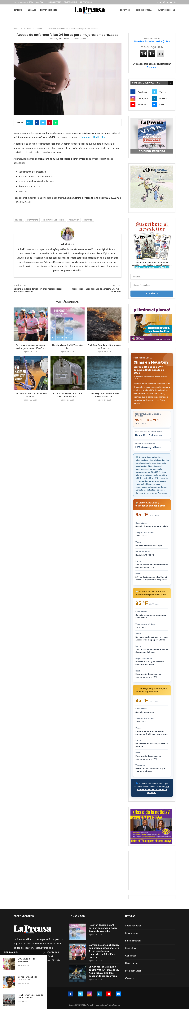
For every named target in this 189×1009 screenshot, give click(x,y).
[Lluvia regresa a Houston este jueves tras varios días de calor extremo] (104, 373)
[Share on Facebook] (37, 122)
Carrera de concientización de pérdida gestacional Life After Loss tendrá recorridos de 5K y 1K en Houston (104, 951)
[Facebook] (157, 2)
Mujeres (18, 220)
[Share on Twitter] (43, 122)
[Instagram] (164, 2)
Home (16, 28)
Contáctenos (86, 2)
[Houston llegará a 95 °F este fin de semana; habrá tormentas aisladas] (68, 324)
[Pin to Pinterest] (49, 122)
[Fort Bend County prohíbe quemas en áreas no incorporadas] (104, 324)
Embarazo (88, 220)
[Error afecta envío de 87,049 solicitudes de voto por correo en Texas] (68, 373)
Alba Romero (64, 38)
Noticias (18, 10)
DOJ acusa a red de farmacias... (27, 960)
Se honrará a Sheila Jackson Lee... (27, 978)
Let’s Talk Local (133, 970)
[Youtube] (171, 2)
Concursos (130, 955)
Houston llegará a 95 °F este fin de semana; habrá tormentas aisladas (103, 928)
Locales (32, 10)
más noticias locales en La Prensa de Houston (153, 789)
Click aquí (152, 67)
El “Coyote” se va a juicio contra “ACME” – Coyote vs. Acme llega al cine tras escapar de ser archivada (104, 971)
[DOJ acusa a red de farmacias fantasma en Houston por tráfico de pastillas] (9, 964)
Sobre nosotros (133, 925)
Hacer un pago (132, 963)
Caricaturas (131, 948)
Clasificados (164, 10)
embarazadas (32, 220)
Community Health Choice (94, 137)
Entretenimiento (48, 10)
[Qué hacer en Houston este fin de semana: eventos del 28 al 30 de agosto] (31, 373)
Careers (129, 978)
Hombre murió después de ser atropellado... (30, 996)
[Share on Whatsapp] (55, 122)
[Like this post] (30, 122)
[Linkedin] (167, 2)
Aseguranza (74, 220)
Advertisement (70, 2)
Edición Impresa (54, 2)
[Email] (174, 2)
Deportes (125, 10)
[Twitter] (161, 2)
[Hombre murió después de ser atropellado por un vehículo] (9, 1000)
